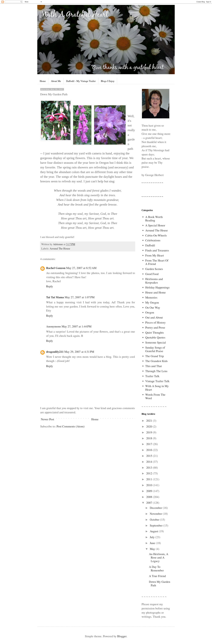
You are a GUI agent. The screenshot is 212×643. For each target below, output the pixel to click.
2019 (149, 432)
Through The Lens (156, 371)
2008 (149, 497)
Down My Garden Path (159, 583)
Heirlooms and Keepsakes (154, 280)
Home (43, 81)
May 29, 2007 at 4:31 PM (79, 352)
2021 (149, 420)
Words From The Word (155, 396)
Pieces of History (155, 322)
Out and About (154, 317)
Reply (49, 286)
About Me (56, 81)
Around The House (60, 248)
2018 (149, 438)
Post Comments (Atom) (71, 426)
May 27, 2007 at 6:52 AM (81, 268)
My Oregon (152, 302)
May (153, 549)
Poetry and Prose (155, 327)
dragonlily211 (55, 351)
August (154, 531)
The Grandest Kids (156, 361)
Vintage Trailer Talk (157, 381)
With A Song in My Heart (157, 387)
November (156, 514)
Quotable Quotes (155, 337)
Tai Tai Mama (55, 297)
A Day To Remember (156, 568)
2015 (149, 456)
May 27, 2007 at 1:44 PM (76, 326)
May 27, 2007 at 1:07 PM (79, 297)
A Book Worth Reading (154, 218)
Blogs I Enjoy (107, 81)
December (156, 508)
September (156, 525)
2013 (149, 467)
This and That (153, 366)
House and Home (155, 292)
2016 (149, 450)
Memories (151, 297)
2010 (149, 485)
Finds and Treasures (157, 250)
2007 (149, 503)
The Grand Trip (154, 356)
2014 (149, 462)
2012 (149, 473)
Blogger (121, 636)
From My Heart (154, 255)
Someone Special (155, 342)
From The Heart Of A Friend (156, 262)
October (155, 519)
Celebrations (152, 240)
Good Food (152, 274)
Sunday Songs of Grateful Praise (155, 349)
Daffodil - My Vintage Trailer (81, 81)
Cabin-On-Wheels (156, 235)
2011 (149, 479)
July (152, 537)
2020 (149, 426)
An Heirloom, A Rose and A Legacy (158, 557)
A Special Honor (155, 225)
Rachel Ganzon (55, 268)
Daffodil (150, 245)
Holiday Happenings (157, 287)
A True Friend (157, 576)
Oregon (149, 312)
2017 (149, 444)
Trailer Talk (152, 376)
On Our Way (152, 307)
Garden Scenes (154, 269)
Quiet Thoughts (154, 332)
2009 (149, 491)
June (153, 543)
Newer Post (47, 419)
